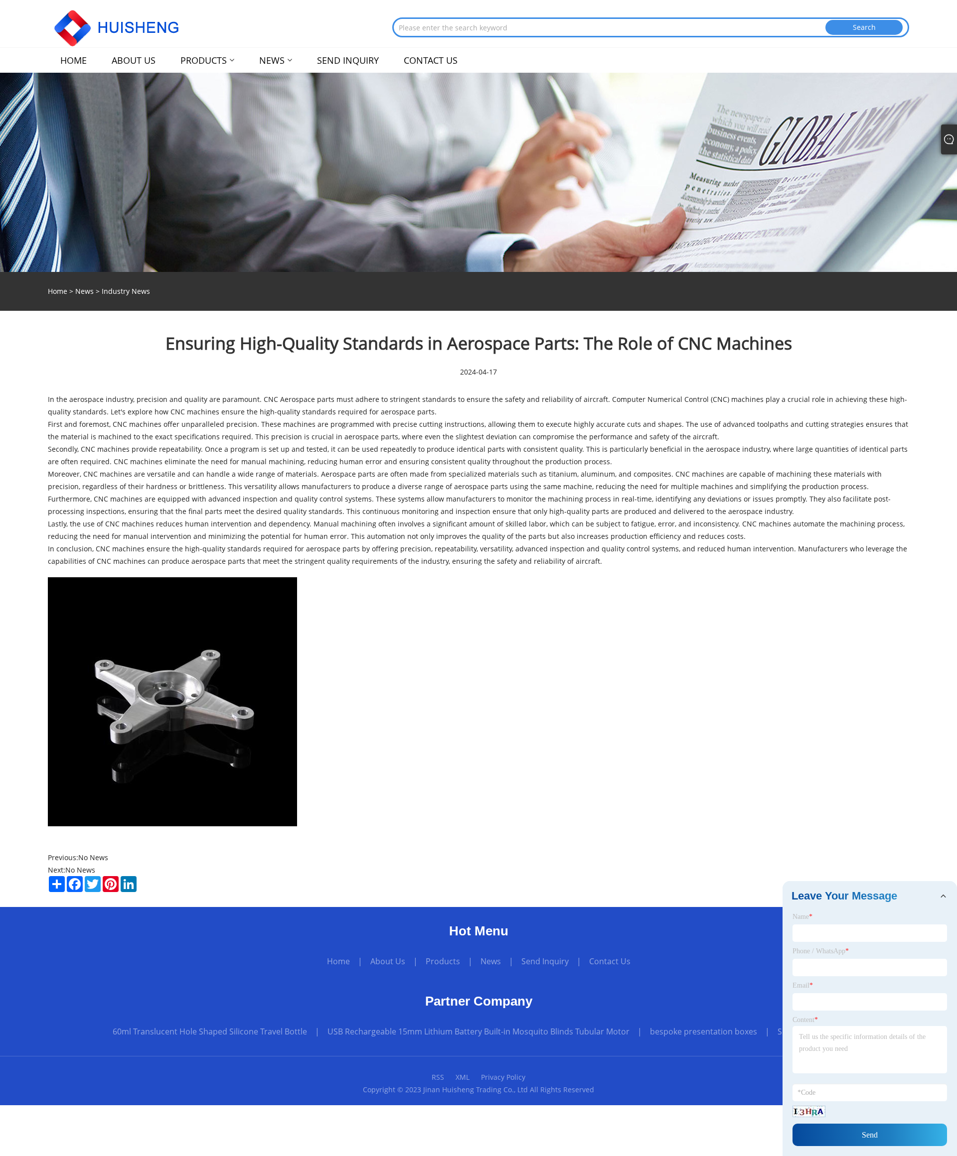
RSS (438, 1077)
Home (338, 961)
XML (463, 1077)
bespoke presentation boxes (703, 1031)
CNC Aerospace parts (299, 399)
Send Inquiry (545, 961)
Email (803, 985)
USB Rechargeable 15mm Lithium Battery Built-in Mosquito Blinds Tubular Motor (478, 1031)
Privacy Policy (503, 1077)
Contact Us (610, 961)
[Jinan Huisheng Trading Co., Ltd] (121, 26)
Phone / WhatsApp (821, 951)
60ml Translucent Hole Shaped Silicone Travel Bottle (210, 1031)
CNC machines (121, 548)
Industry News (126, 291)
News (84, 291)
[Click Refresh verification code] (809, 1111)
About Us (387, 961)
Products (443, 961)
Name (802, 916)
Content (805, 1020)
